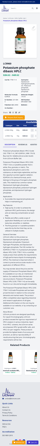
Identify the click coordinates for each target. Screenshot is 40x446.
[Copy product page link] (19, 112)
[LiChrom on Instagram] (13, 112)
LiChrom (11, 18)
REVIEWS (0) (22, 144)
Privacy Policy (7, 413)
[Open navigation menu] (36, 8)
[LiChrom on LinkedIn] (16, 112)
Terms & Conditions (9, 415)
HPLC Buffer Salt (20, 18)
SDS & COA (6, 424)
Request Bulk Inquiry (15, 117)
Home (5, 18)
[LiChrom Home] (5, 8)
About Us (5, 407)
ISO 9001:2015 (7, 435)
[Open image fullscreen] (33, 27)
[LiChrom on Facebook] (10, 112)
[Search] (32, 8)
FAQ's (4, 427)
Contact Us (6, 410)
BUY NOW (8, 365)
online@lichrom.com (12, 399)
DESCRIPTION (10, 144)
